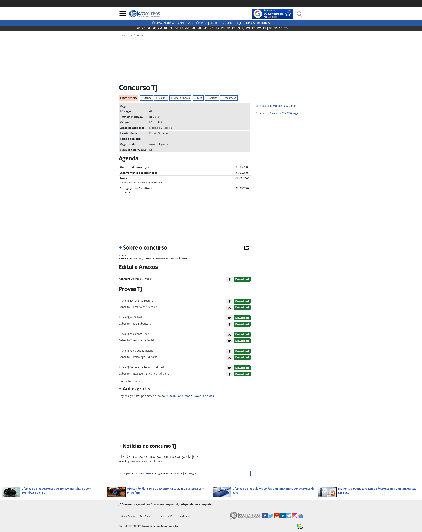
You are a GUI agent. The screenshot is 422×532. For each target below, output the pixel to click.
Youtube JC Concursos (175, 396)
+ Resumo (161, 97)
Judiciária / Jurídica (160, 128)
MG (211, 28)
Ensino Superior (159, 133)
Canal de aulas (204, 396)
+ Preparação (229, 97)
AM (160, 28)
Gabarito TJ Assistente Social (136, 340)
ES (181, 28)
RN (248, 28)
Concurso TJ (139, 34)
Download (242, 279)
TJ (150, 106)
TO (286, 28)
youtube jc (234, 23)
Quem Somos (128, 516)
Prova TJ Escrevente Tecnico (136, 300)
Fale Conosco (146, 516)
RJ (243, 28)
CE (171, 28)
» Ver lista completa (131, 381)
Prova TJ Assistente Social (134, 334)
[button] (229, 279)
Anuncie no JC (165, 516)
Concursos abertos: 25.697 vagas (275, 106)
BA (165, 28)
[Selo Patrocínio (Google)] (272, 13)
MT (199, 28)
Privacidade (183, 516)
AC (143, 28)
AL (148, 28)
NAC (137, 28)
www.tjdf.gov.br (158, 144)
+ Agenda (146, 97)
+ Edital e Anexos (180, 97)
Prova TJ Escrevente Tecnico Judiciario (142, 367)
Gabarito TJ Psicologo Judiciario (138, 357)
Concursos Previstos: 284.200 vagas (277, 113)
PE (233, 28)
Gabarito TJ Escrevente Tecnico (138, 307)
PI (238, 28)
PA (217, 28)
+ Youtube (176, 473)
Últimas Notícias (163, 23)
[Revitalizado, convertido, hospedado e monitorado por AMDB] (300, 526)
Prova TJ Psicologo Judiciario (136, 350)
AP (154, 28)
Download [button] (242, 301)
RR (264, 28)
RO (259, 28)
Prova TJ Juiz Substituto (133, 317)
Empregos (217, 23)
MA (193, 28)
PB (223, 28)
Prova (198, 97)
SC (270, 28)
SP (275, 28)
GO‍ (187, 28)
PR (228, 28)
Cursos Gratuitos (257, 23)
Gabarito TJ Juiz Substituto (135, 323)
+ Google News (160, 473)
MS (205, 28)
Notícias (211, 97)
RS (253, 28)
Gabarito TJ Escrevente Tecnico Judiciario (144, 373)
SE (280, 28)
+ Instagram (191, 473)
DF (176, 28)
